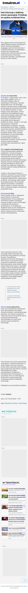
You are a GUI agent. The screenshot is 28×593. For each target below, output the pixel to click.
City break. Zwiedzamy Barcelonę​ (16, 488)
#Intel (15, 290)
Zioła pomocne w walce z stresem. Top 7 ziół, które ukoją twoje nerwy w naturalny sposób (16, 497)
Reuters (8, 394)
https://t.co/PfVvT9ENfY (13, 292)
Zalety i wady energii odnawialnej (16, 528)
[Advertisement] (14, 79)
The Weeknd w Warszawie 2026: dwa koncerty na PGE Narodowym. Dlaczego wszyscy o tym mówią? (16, 519)
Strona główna (4, 7)
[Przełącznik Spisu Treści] (24, 580)
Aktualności (8, 403)
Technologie (22, 403)
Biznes (11, 7)
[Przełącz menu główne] (25, 2)
